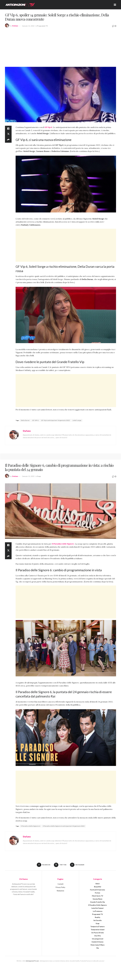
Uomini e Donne (97, 942)
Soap (39, 476)
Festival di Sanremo (97, 890)
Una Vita (97, 936)
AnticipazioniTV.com (32, 961)
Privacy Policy (60, 887)
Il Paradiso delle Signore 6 (30, 826)
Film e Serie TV (97, 896)
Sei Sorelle (97, 920)
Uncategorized (97, 939)
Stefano (15, 26)
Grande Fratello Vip (97, 902)
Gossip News (97, 899)
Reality (97, 917)
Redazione (60, 891)
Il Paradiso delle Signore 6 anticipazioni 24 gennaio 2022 (64, 826)
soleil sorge (77, 420)
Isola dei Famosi (97, 908)
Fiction (97, 893)
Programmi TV (42, 26)
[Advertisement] (60, 46)
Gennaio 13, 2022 (28, 26)
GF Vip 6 (48, 127)
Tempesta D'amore (97, 926)
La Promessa (97, 911)
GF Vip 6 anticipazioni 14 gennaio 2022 (55, 420)
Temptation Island (97, 930)
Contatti (60, 884)
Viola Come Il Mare (97, 945)
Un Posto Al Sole (97, 933)
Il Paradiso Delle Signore (97, 905)
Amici (97, 884)
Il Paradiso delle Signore (63, 544)
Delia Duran (25, 420)
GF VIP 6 (35, 420)
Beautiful (97, 887)
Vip (97, 948)
